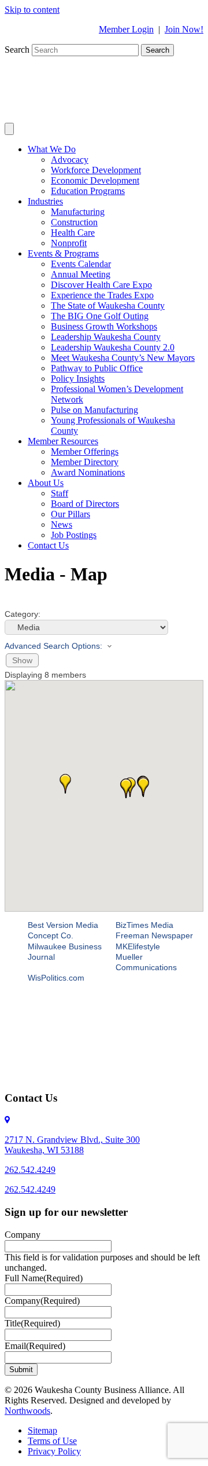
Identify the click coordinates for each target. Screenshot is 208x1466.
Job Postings (73, 535)
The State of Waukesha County (108, 305)
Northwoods (27, 1411)
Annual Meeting (80, 274)
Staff (59, 493)
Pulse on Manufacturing (94, 410)
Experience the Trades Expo (102, 295)
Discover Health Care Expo (101, 285)
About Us (46, 483)
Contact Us (48, 545)
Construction (74, 222)
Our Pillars (70, 514)
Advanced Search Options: (53, 645)
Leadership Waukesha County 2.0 (112, 347)
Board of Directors (85, 504)
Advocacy (69, 159)
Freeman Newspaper (154, 935)
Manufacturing (78, 212)
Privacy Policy (54, 1451)
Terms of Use (52, 1441)
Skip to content (32, 9)
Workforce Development (96, 170)
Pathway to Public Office (97, 368)
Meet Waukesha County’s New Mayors (123, 358)
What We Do (52, 149)
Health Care (73, 232)
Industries (45, 201)
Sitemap (42, 1430)
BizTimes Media (144, 925)
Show (22, 660)
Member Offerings (84, 451)
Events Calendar (81, 264)
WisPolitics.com (56, 977)
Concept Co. (50, 935)
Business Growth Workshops (104, 326)
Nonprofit (69, 243)
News (61, 524)
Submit (21, 1369)
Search (18, 49)
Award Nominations (88, 472)
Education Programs (88, 191)
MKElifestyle (138, 946)
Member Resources (63, 441)
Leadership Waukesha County (106, 337)
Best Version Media (63, 925)
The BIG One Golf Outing (99, 316)
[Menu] (9, 129)
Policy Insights (78, 378)
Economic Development (95, 180)
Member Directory (84, 462)
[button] (143, 787)
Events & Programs (63, 253)
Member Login (126, 29)
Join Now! (184, 29)
